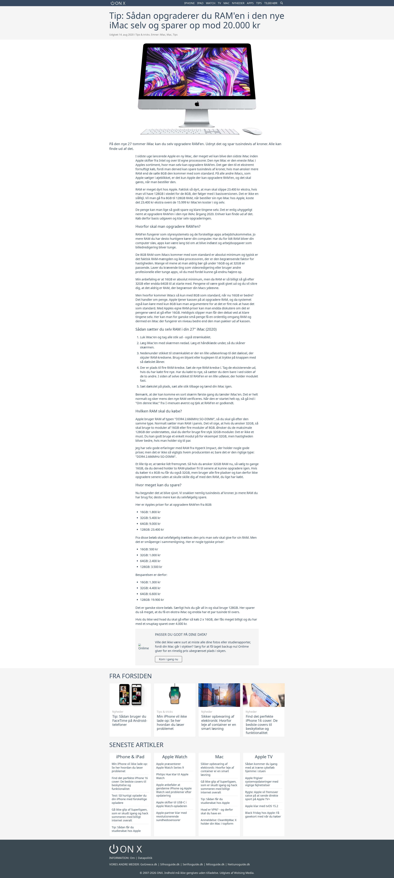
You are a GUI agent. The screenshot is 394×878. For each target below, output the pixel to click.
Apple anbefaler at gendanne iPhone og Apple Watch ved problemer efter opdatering (174, 790)
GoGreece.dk (148, 864)
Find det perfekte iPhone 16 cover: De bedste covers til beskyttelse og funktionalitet (261, 724)
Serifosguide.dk (193, 864)
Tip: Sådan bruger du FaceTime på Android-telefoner (129, 720)
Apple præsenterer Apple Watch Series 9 (170, 765)
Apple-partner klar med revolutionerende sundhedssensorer (171, 816)
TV (219, 3)
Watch (210, 3)
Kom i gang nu (168, 659)
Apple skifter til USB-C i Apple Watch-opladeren (171, 804)
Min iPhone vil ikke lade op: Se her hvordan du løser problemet (172, 722)
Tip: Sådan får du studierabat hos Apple (126, 829)
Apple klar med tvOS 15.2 (261, 806)
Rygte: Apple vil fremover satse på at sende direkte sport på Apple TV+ (261, 795)
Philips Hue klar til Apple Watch (172, 776)
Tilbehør (270, 3)
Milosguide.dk (215, 864)
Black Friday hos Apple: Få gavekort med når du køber (263, 814)
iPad (200, 3)
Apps (250, 3)
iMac (162, 34)
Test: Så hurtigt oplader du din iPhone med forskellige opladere (129, 799)
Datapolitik (145, 858)
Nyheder (238, 3)
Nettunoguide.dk (239, 864)
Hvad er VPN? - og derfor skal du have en (217, 811)
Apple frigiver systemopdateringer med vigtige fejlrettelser (261, 781)
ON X (120, 3)
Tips (259, 3)
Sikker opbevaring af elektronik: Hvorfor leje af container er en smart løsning (218, 722)
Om (132, 858)
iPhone (189, 3)
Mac (226, 3)
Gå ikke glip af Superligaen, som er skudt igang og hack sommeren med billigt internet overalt (130, 815)
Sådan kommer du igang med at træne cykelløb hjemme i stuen (261, 767)
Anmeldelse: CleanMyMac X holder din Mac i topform (219, 821)
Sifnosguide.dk (170, 864)
